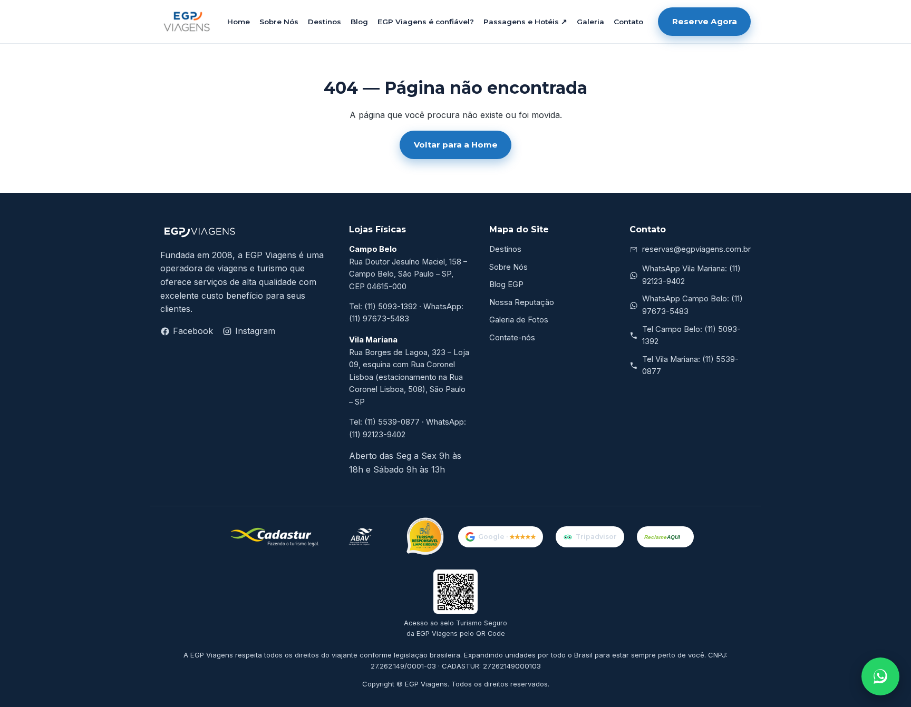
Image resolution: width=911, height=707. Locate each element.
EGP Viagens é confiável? (425, 21)
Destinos (324, 21)
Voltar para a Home (456, 145)
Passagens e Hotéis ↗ (525, 21)
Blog (359, 21)
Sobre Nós (278, 21)
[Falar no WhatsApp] (880, 676)
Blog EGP (506, 284)
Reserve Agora (704, 21)
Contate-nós (512, 337)
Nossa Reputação (521, 302)
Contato (628, 21)
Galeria (590, 21)
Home (238, 21)
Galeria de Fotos (518, 320)
